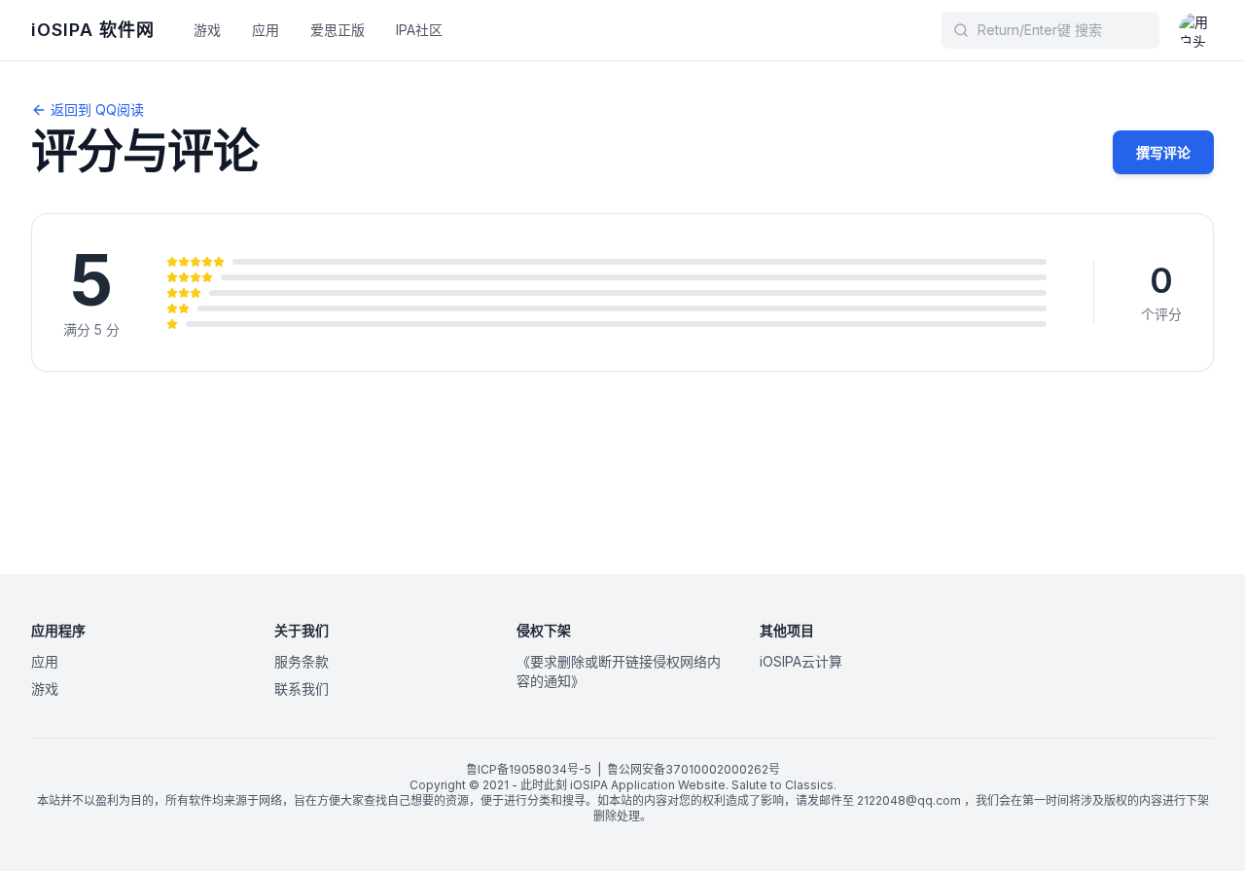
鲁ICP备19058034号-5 (528, 769)
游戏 (207, 29)
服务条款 (301, 661)
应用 (265, 29)
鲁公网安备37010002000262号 (693, 769)
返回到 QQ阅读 (97, 109)
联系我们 (301, 688)
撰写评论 (1163, 152)
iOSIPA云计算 (801, 661)
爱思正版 (337, 29)
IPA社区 (419, 29)
